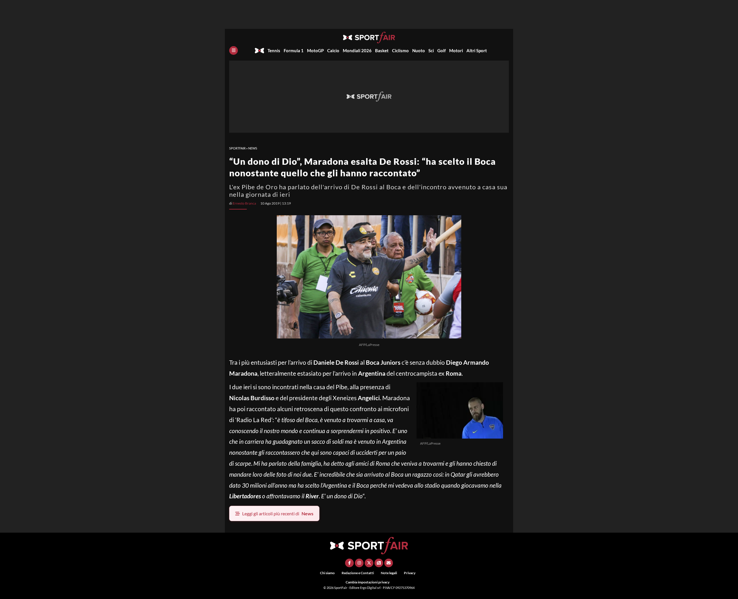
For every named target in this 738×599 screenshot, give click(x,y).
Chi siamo (327, 573)
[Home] (259, 50)
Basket (382, 50)
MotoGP (315, 50)
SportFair (237, 148)
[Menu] (233, 50)
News (252, 148)
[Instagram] (359, 563)
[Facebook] (349, 563)
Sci (431, 50)
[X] (369, 563)
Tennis (274, 50)
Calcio (333, 50)
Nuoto (418, 50)
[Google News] (378, 563)
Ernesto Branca (244, 203)
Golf (441, 50)
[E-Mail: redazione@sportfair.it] (388, 563)
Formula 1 (294, 50)
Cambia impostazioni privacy (367, 582)
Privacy (409, 573)
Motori (456, 50)
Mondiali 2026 (357, 50)
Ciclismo (400, 50)
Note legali (389, 573)
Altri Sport (476, 50)
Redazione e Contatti (358, 573)
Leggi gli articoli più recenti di (277, 513)
